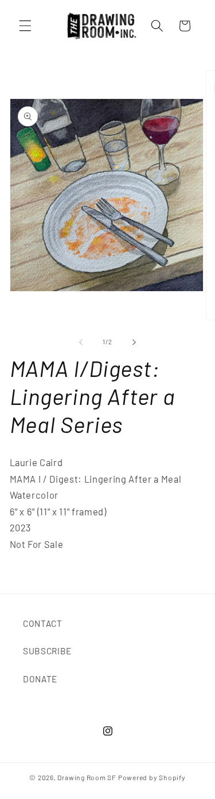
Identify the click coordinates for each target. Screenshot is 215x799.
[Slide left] (80, 342)
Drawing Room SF (86, 777)
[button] (25, 25)
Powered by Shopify (152, 777)
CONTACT (42, 623)
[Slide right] (134, 342)
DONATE (40, 679)
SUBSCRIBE (47, 651)
